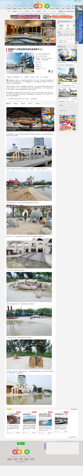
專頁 (49, 72)
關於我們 (27, 458)
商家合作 (52, 8)
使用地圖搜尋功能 (71, 11)
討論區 (63, 8)
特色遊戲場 (23, 13)
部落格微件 (10, 459)
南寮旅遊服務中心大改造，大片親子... (67, 101)
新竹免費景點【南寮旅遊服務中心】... (67, 65)
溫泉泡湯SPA (41, 13)
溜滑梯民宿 (47, 13)
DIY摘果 (57, 13)
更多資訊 (17, 432)
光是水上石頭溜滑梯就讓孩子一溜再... (67, 85)
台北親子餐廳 (35, 13)
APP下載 (74, 8)
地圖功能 (23, 103)
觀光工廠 (52, 13)
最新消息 (20, 8)
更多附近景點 (73, 437)
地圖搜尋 (31, 8)
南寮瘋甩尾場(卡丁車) (61, 414)
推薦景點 (58, 8)
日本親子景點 (62, 13)
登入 (80, 1)
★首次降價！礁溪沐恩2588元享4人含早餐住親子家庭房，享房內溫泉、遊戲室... (28, 44)
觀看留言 (16, 103)
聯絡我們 (68, 8)
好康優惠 (15, 8)
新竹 (10, 51)
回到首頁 (9, 8)
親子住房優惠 (29, 13)
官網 (52, 72)
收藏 (61, 34)
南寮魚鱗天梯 (27, 414)
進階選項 (64, 11)
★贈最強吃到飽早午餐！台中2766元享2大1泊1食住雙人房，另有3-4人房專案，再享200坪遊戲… (30, 129)
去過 (67, 34)
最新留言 (25, 8)
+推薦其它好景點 (63, 110)
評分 (73, 34)
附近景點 (38, 103)
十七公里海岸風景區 (13, 414)
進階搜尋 (75, 409)
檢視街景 (30, 103)
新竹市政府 (43, 68)
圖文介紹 (8, 103)
